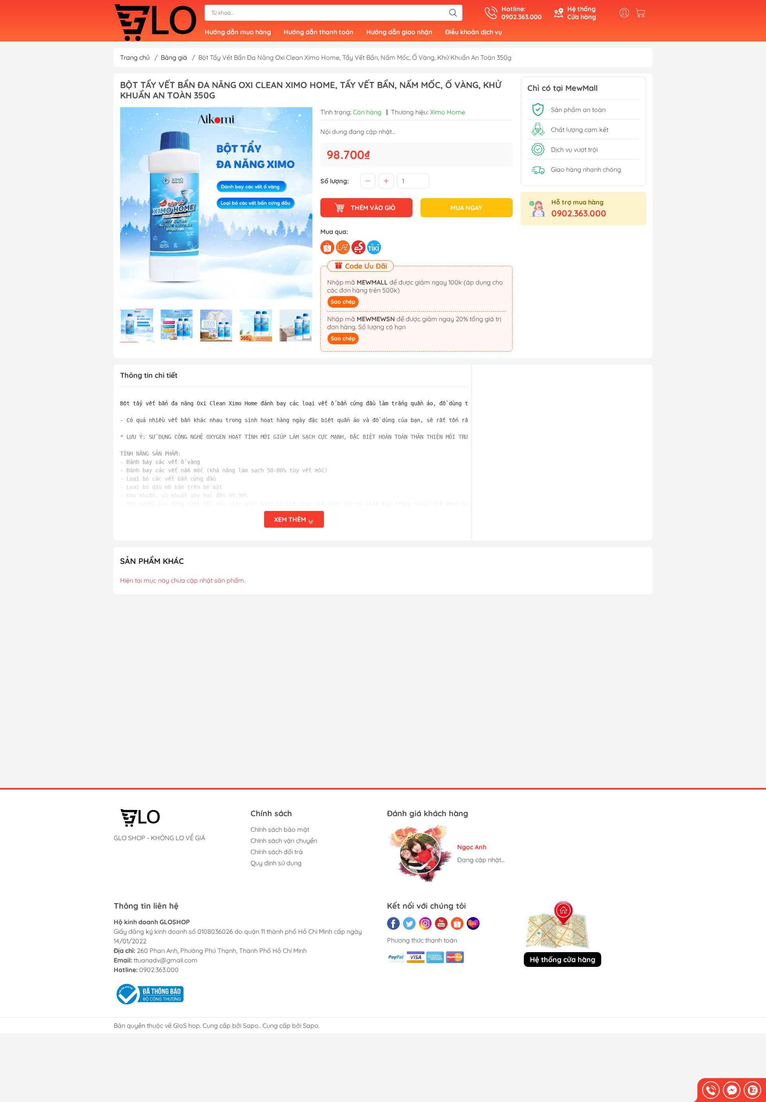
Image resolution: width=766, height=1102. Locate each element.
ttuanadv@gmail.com (165, 960)
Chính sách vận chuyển (284, 841)
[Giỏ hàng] (642, 13)
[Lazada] (473, 923)
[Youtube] (441, 923)
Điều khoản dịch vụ (473, 32)
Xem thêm (291, 519)
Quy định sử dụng (276, 863)
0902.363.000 (578, 213)
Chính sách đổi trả (277, 852)
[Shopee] (457, 923)
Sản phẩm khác (152, 561)
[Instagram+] (425, 923)
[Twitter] (409, 923)
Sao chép (343, 301)
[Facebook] (393, 923)
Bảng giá (174, 57)
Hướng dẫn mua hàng (238, 32)
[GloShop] (155, 22)
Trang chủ (135, 57)
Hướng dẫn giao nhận (399, 32)
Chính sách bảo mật (280, 829)
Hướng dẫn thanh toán (318, 32)
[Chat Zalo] (752, 1090)
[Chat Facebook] (731, 1090)
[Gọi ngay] (711, 1090)
